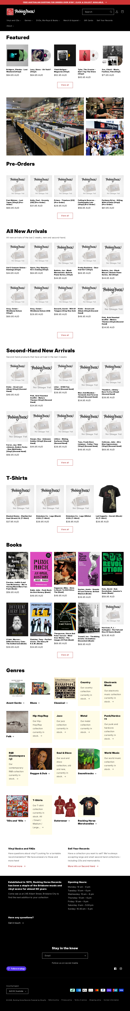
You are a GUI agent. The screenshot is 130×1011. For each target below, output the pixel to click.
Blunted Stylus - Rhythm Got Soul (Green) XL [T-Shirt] (19, 517)
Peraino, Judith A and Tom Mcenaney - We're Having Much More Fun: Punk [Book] (17, 585)
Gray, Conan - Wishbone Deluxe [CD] (40, 310)
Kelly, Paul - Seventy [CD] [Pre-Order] (39, 201)
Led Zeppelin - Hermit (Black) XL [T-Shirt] (109, 517)
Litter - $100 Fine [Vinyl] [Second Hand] (64, 388)
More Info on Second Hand (81, 866)
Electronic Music (110, 684)
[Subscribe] (85, 956)
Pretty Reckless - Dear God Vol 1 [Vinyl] (88, 269)
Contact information (111, 1000)
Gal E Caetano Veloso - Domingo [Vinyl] (16, 269)
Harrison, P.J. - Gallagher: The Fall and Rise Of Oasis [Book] (112, 630)
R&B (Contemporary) (17, 756)
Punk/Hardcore (112, 717)
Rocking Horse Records (22, 1000)
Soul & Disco (64, 753)
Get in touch (14, 923)
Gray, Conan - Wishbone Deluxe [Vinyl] (14, 311)
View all (65, 85)
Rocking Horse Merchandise (87, 822)
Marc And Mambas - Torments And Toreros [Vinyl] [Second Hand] (88, 395)
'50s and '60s (14, 820)
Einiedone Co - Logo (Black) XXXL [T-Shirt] (48, 517)
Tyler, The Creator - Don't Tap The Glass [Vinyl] (87, 71)
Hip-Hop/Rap (40, 715)
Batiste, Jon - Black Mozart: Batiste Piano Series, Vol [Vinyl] (111, 272)
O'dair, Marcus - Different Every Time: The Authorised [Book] (16, 641)
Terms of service (81, 1000)
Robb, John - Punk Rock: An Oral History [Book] (41, 591)
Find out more (15, 866)
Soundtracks (86, 773)
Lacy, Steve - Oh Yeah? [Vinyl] (40, 70)
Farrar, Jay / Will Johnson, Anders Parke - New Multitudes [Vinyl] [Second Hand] (16, 448)
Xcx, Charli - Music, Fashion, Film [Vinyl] (111, 70)
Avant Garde (14, 703)
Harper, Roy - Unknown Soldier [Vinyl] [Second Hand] (40, 441)
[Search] (111, 12)
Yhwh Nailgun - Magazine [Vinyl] (61, 70)
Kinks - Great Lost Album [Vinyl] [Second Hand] (88, 311)
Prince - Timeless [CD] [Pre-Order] (64, 201)
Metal (83, 715)
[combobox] (98, 12)
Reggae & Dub (38, 773)
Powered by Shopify (38, 1000)
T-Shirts (38, 800)
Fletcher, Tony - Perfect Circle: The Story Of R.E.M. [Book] (41, 641)
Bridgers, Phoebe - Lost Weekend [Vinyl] (17, 70)
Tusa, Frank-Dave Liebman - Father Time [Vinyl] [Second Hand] (88, 444)
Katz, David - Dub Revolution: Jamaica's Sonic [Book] (112, 591)
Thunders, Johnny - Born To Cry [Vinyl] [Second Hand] (110, 392)
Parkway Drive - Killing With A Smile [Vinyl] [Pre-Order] (112, 202)
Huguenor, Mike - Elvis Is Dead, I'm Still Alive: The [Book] (64, 590)
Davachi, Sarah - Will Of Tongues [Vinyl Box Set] (65, 310)
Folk (8, 736)
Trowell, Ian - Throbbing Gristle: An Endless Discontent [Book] (88, 638)
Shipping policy (95, 1000)
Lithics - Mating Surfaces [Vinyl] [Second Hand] (61, 441)
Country (85, 682)
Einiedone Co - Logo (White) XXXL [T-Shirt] (78, 517)
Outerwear (60, 820)
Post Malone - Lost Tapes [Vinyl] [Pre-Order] (14, 202)
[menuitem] (14, 20)
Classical (59, 703)
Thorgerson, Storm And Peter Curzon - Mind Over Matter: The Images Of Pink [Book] (64, 636)
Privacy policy (66, 1000)
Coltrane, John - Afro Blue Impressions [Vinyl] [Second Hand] (112, 444)
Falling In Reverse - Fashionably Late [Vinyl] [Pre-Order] (86, 202)
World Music (112, 753)
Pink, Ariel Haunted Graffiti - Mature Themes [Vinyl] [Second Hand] (112, 320)
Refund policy (53, 1000)
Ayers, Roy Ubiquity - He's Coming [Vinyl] (39, 269)
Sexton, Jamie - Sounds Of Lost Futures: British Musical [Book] (88, 591)
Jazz (59, 715)
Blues (33, 703)
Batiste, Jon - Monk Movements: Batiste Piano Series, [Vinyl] (63, 272)
